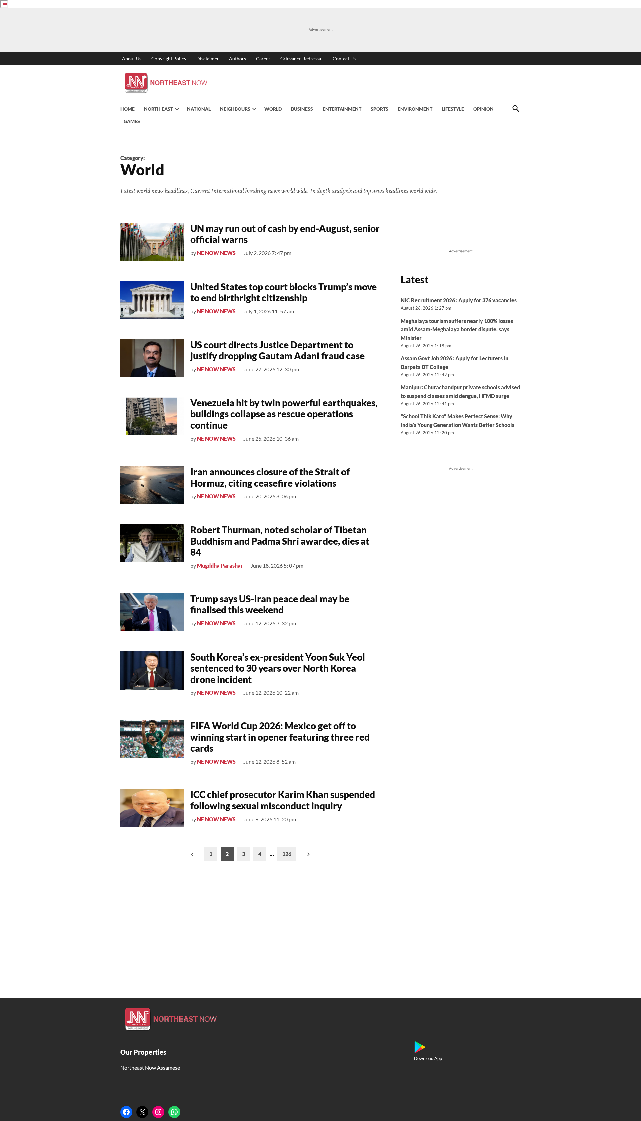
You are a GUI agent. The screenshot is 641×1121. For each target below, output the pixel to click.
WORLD (273, 109)
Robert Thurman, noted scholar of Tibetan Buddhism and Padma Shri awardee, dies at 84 (279, 541)
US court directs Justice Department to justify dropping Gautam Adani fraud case (277, 350)
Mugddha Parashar (220, 565)
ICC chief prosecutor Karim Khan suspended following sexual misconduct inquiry (282, 800)
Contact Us (344, 58)
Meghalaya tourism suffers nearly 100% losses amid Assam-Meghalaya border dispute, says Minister (457, 329)
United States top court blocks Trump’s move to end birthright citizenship (283, 292)
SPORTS (379, 109)
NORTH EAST (158, 109)
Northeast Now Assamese (150, 1067)
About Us (131, 58)
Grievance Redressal (301, 58)
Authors (237, 58)
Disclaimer (207, 58)
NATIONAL (199, 109)
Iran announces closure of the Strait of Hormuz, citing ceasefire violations (270, 477)
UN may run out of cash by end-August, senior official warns (285, 234)
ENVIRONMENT (415, 109)
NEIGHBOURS (235, 109)
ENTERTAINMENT (342, 109)
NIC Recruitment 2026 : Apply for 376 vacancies (459, 300)
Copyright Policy (168, 58)
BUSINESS (302, 109)
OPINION (483, 109)
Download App (428, 1058)
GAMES (132, 121)
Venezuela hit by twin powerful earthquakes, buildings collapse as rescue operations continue (284, 414)
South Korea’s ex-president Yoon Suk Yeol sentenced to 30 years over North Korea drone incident (277, 668)
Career (263, 58)
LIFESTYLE (453, 109)
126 (286, 854)
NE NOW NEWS (216, 253)
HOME (127, 109)
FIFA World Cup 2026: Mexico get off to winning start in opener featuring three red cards (280, 737)
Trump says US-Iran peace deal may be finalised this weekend (269, 604)
